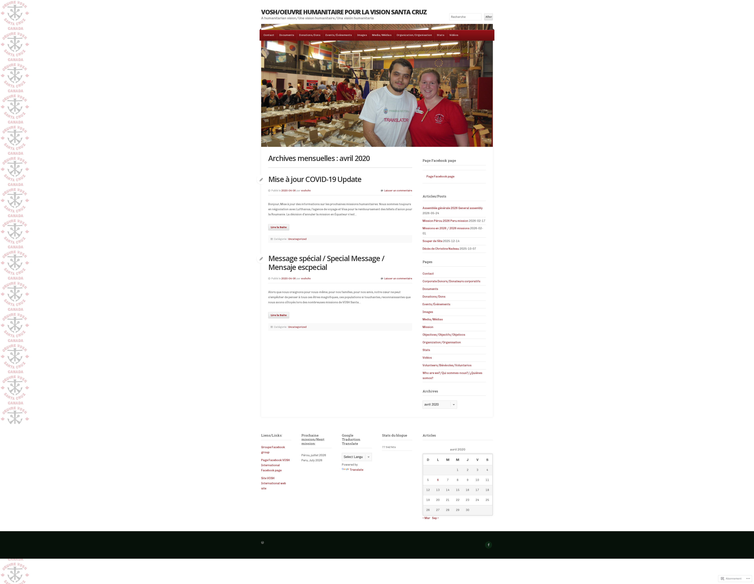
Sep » (435, 518)
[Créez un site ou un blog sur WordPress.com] (262, 542)
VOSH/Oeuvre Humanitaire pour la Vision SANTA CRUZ (344, 12)
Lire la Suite (279, 227)
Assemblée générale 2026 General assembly (453, 208)
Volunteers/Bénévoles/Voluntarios (447, 365)
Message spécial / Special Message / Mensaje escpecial (326, 262)
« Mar (426, 518)
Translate (356, 470)
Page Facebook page (439, 160)
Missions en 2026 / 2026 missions (446, 228)
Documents (286, 35)
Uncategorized (297, 239)
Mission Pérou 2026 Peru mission (445, 221)
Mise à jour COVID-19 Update (314, 179)
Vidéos (453, 35)
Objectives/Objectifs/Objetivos (444, 334)
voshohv (306, 190)
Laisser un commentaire (398, 190)
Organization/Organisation (414, 35)
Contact (269, 35)
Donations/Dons (309, 35)
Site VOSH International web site (273, 483)
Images (362, 35)
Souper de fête (432, 241)
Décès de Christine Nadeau (441, 248)
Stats (440, 35)
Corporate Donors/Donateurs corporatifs (451, 281)
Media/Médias (382, 35)
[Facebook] (488, 544)
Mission (428, 327)
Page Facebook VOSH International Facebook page (275, 465)
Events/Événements (339, 35)
